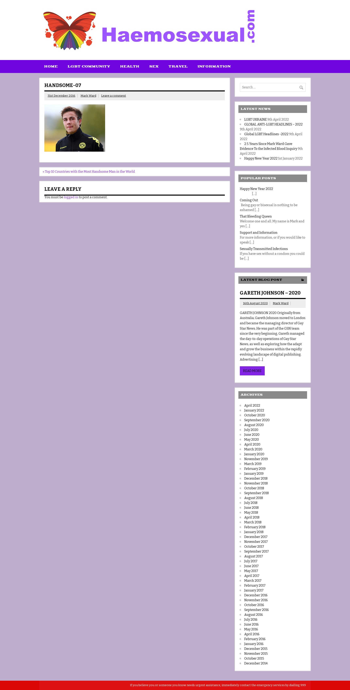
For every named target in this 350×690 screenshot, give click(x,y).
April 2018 (251, 517)
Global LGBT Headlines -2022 (266, 134)
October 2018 (254, 488)
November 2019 (256, 459)
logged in (71, 197)
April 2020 (252, 444)
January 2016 (254, 644)
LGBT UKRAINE (255, 119)
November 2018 (256, 483)
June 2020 (251, 435)
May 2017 (251, 571)
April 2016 (251, 634)
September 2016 (256, 610)
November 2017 (256, 542)
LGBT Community (89, 66)
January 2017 (254, 590)
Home (51, 66)
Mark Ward (88, 96)
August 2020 (254, 425)
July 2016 (250, 619)
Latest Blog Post (261, 280)
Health (129, 66)
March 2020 (253, 449)
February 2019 (255, 469)
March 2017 (252, 581)
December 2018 (256, 478)
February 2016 (255, 639)
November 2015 (256, 654)
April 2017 (251, 576)
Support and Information (258, 233)
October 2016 (254, 605)
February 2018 (255, 527)
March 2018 (252, 522)
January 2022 (254, 410)
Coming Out (249, 200)
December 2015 (256, 649)
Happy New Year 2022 (260, 158)
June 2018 (251, 508)
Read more (252, 371)
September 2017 (256, 551)
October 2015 (254, 658)
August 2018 (253, 498)
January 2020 (254, 454)
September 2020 (257, 420)
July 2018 (250, 503)
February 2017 (255, 585)
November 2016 (256, 600)
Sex (154, 66)
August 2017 (253, 556)
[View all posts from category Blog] (303, 280)
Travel (178, 66)
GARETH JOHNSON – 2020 (270, 293)
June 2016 (251, 624)
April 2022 (252, 405)
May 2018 (251, 512)
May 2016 (251, 629)
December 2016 (256, 595)
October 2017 (254, 547)
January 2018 (254, 532)
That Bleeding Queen (256, 216)
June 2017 (251, 566)
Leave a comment (113, 96)
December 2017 (256, 537)
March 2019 (252, 464)
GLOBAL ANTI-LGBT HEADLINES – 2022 (273, 124)
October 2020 (254, 415)
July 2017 (250, 561)
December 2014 (256, 663)
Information (214, 66)
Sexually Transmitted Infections (264, 249)
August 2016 (253, 615)
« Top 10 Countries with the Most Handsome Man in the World (89, 172)
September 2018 (256, 493)
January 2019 (254, 474)
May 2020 (251, 439)
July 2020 (251, 430)
